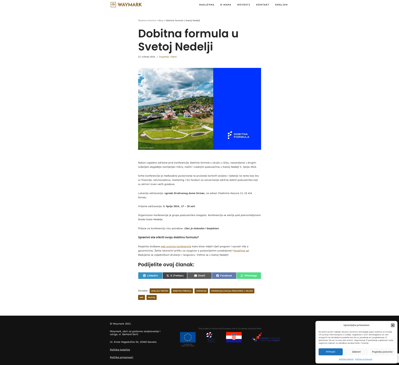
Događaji (164, 56)
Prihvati (330, 351)
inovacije (201, 291)
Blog (161, 20)
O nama (225, 4)
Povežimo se (240, 250)
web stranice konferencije (176, 246)
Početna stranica (147, 20)
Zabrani (356, 351)
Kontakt (262, 4)
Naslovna (206, 4)
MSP (141, 297)
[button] (392, 325)
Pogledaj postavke (382, 351)
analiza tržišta (159, 291)
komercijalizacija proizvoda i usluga (232, 291)
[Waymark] (126, 4)
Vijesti (173, 56)
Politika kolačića (346, 359)
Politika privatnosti (363, 359)
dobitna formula (182, 291)
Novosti (243, 4)
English (281, 4)
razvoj (151, 297)
